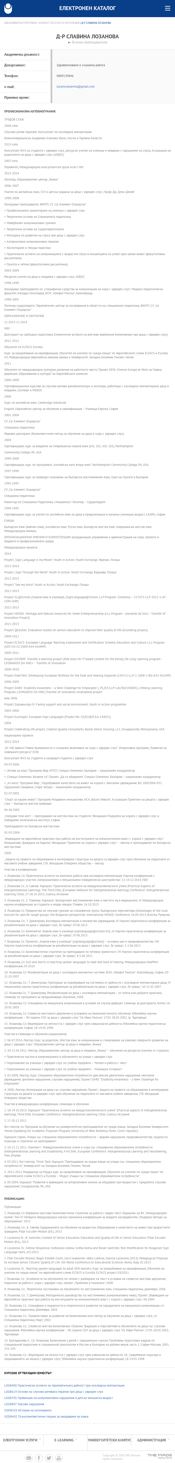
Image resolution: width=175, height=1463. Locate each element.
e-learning (64, 1440)
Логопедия (71, 23)
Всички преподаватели (89, 42)
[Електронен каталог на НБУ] (8, 8)
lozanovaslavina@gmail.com (76, 87)
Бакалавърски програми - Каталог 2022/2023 (33, 23)
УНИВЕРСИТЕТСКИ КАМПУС (109, 1440)
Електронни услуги (20, 1440)
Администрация (151, 1440)
